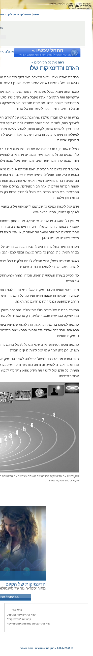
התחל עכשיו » (47, 50)
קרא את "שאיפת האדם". (21, 614)
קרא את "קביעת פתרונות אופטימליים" (29, 623)
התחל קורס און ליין (19, 14)
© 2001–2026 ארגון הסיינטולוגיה (54, 648)
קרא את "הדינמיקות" (19, 619)
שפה (35, 14)
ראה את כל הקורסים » (47, 62)
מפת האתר (26, 648)
